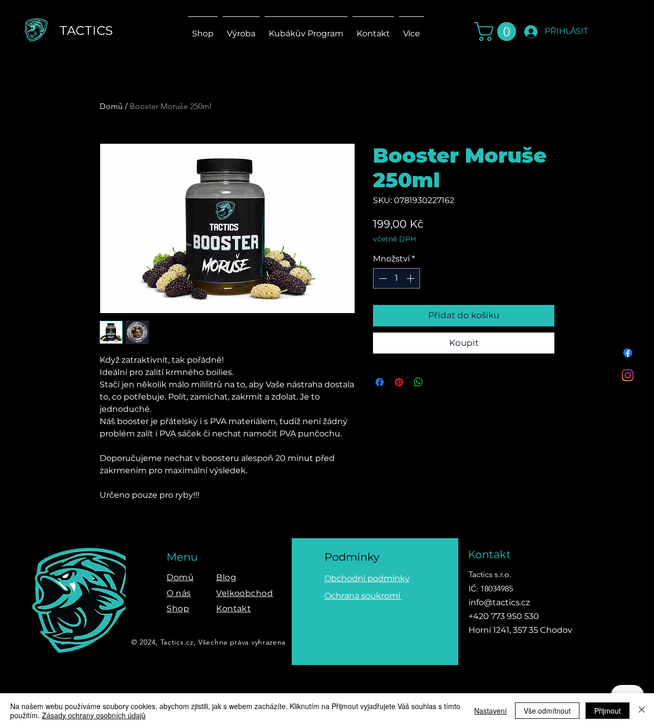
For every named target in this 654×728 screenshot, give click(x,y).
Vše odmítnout (547, 710)
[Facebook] (628, 353)
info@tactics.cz (499, 602)
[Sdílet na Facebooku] (379, 382)
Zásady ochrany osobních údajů (94, 715)
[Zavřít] (642, 710)
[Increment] (411, 278)
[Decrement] (382, 278)
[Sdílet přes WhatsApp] (418, 382)
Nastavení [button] (490, 710)
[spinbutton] (396, 278)
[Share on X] (438, 382)
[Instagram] (628, 375)
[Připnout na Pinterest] (399, 382)
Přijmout (607, 710)
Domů (111, 106)
